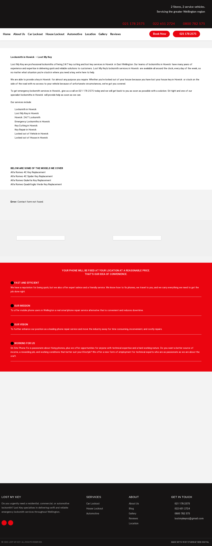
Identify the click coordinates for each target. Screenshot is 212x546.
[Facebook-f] (4, 522)
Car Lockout (35, 34)
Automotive (74, 34)
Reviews (115, 34)
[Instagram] (10, 522)
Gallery (103, 34)
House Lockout (55, 34)
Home (7, 34)
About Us (19, 34)
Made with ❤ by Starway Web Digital (190, 542)
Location (90, 34)
